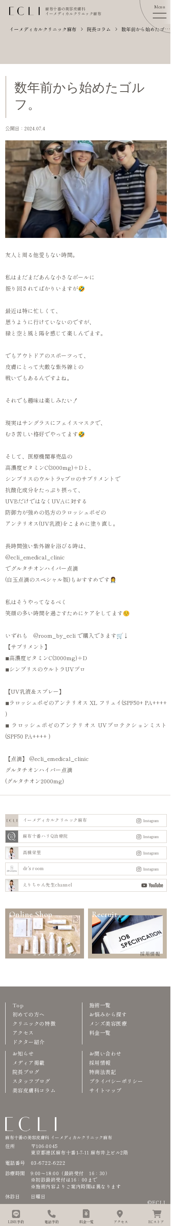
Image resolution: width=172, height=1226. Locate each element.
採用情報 (100, 1062)
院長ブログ (26, 1071)
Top (18, 1005)
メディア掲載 (28, 1062)
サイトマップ (105, 1090)
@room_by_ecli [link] (54, 635)
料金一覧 (100, 1032)
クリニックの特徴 (34, 1023)
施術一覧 (100, 1005)
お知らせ (23, 1053)
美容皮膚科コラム (34, 1090)
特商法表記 (102, 1071)
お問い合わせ (105, 1053)
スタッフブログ (31, 1081)
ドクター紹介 (28, 1041)
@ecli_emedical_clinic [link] (35, 557)
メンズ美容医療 (108, 1023)
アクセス (23, 1032)
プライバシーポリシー (116, 1081)
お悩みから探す (108, 1014)
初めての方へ (28, 1014)
